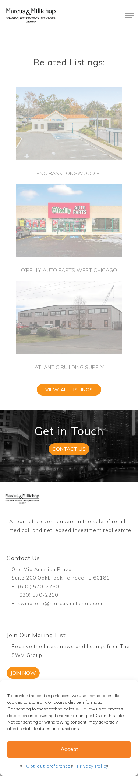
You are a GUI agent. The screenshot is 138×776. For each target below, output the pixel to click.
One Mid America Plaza (41, 569)
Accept (69, 749)
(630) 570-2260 (38, 586)
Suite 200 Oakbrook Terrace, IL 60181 (60, 578)
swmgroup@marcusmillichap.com (61, 603)
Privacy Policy (93, 766)
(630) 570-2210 (37, 595)
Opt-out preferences (49, 766)
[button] (129, 15)
